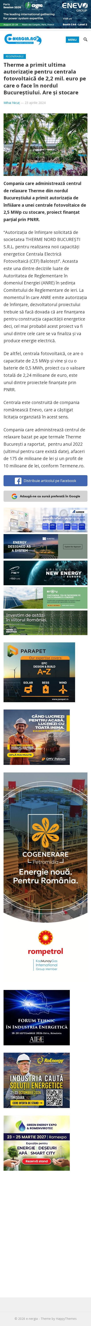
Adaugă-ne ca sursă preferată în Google (50, 496)
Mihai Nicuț (12, 103)
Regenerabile (15, 56)
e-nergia (32, 1318)
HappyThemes (66, 1318)
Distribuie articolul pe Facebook (50, 480)
